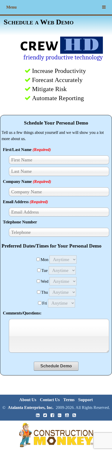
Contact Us (50, 400)
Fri (44, 303)
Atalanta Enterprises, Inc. (30, 407)
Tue (44, 270)
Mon (44, 259)
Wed (44, 281)
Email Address (25, 202)
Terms (68, 400)
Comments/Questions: (22, 313)
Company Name (27, 181)
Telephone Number (20, 222)
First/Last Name (27, 149)
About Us (27, 400)
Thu (44, 292)
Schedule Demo (56, 366)
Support (85, 400)
